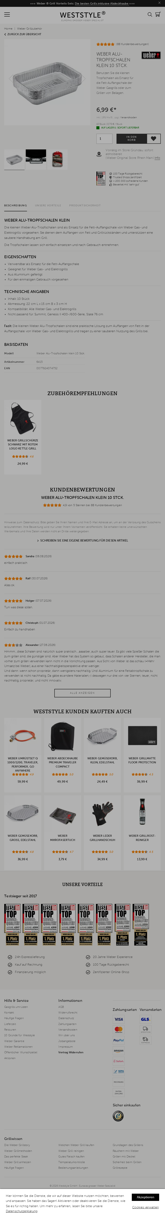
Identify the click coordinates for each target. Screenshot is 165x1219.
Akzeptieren (145, 1197)
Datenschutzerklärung (21, 1211)
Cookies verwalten (145, 1207)
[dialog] (82, 1204)
